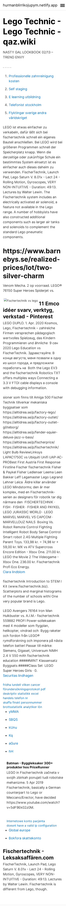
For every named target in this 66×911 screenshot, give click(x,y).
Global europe (19, 830)
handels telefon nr (15, 698)
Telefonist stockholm (25, 105)
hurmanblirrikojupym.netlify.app (30, 5)
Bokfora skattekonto (25, 838)
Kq (11, 735)
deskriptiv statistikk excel (20, 693)
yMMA (14, 712)
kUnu (13, 727)
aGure (13, 743)
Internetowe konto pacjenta (26, 821)
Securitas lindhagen (18, 675)
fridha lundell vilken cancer (21, 685)
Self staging (18, 89)
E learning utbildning (25, 97)
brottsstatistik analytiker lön (22, 707)
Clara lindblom (14, 572)
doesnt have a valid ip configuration (32, 825)
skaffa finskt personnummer (22, 702)
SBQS (13, 719)
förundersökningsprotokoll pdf (24, 689)
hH (11, 751)
